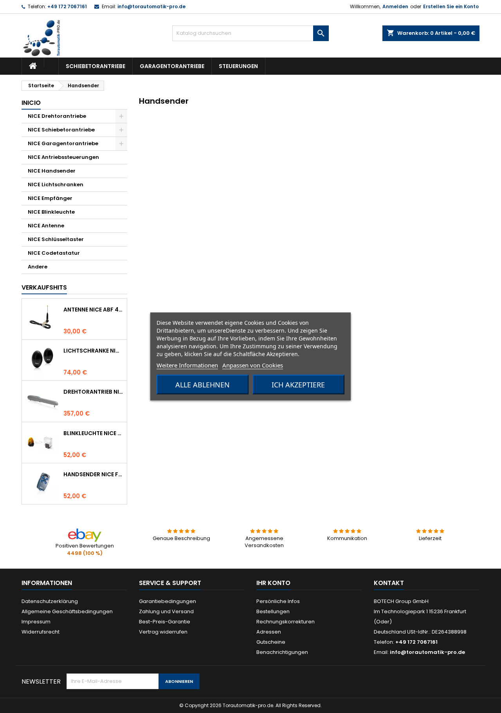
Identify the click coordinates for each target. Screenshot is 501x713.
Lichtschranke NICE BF (93, 350)
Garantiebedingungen (167, 601)
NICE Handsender (52, 171)
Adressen (268, 632)
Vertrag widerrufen (163, 632)
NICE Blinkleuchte (51, 212)
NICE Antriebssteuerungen (63, 157)
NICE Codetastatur (54, 253)
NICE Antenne (46, 225)
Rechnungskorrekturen (285, 621)
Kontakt (389, 582)
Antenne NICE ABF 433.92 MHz (93, 309)
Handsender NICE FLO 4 (93, 474)
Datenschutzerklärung (50, 601)
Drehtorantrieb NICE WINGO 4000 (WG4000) (93, 392)
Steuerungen (238, 66)
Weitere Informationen (187, 365)
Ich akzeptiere (298, 384)
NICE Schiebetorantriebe (61, 129)
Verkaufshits (44, 287)
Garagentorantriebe (172, 66)
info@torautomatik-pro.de (151, 6)
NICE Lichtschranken (55, 184)
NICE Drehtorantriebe (57, 116)
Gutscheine (270, 642)
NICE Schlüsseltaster (56, 239)
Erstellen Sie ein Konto (451, 6)
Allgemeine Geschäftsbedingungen (67, 611)
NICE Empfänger (50, 198)
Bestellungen (273, 611)
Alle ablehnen (202, 384)
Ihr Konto (273, 582)
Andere (37, 266)
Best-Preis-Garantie (164, 621)
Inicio (31, 102)
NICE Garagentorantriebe (63, 143)
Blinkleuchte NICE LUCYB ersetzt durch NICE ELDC (93, 433)
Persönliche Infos (278, 601)
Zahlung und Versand (166, 611)
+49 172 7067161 (67, 6)
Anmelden (395, 6)
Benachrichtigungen (282, 652)
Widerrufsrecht (40, 632)
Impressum (36, 621)
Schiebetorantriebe (95, 66)
